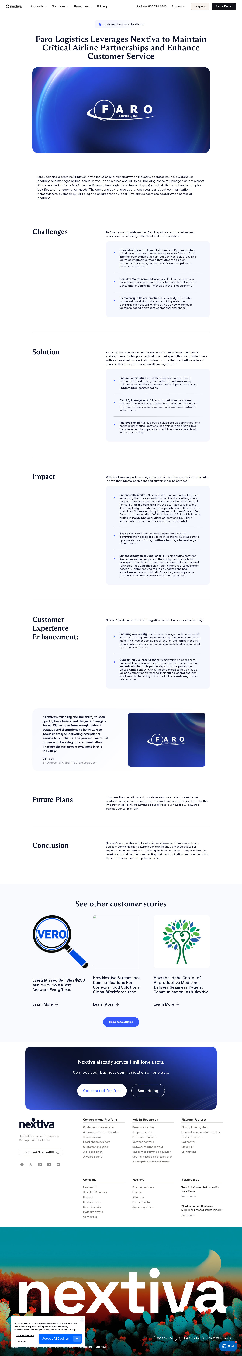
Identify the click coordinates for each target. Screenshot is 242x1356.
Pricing (102, 6)
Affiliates (138, 1197)
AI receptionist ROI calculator (151, 1161)
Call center (188, 1142)
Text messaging (192, 1137)
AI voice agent (92, 1156)
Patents (46, 1346)
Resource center (143, 1127)
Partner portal (141, 1202)
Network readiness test (147, 1146)
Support (177, 6)
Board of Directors (95, 1192)
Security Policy (64, 1346)
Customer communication (99, 1127)
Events (136, 1192)
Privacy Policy (30, 1346)
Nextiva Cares (92, 1202)
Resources (81, 6)
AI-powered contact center (101, 1132)
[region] (48, 1331)
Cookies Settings (25, 1335)
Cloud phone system (195, 1127)
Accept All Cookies (55, 1339)
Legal (14, 1346)
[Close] (82, 1319)
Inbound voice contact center (201, 1132)
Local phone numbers (96, 1142)
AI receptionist (92, 1151)
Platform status (93, 1212)
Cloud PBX (188, 1146)
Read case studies (121, 1022)
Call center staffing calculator (151, 1151)
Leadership (90, 1187)
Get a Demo (224, 6)
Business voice (92, 1137)
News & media (92, 1207)
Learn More (42, 1004)
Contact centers (143, 1142)
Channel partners (143, 1187)
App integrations (143, 1207)
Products (37, 6)
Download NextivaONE (38, 1152)
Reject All (21, 1341)
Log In (199, 6)
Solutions (58, 6)
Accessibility (84, 1346)
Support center (142, 1132)
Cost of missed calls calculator (152, 1156)
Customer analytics (95, 1146)
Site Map (100, 1346)
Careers (88, 1197)
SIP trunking (189, 1151)
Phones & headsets (144, 1137)
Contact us (90, 1216)
